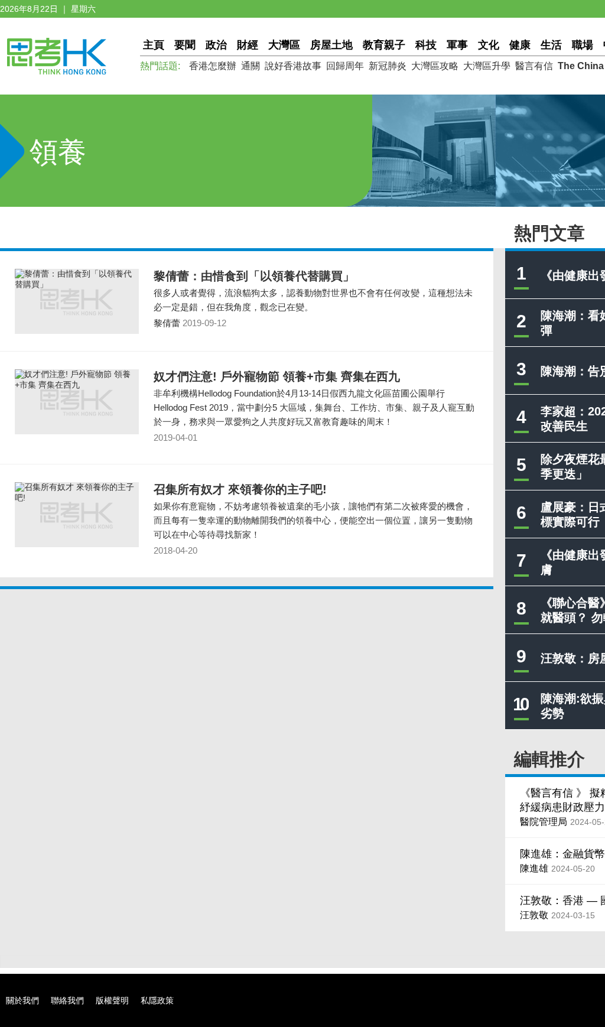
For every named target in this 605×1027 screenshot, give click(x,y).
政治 (216, 45)
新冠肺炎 (387, 66)
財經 (247, 45)
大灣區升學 (486, 66)
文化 (488, 45)
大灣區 (284, 45)
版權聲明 (112, 1000)
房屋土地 (331, 45)
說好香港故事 (293, 66)
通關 (250, 66)
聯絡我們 (67, 1000)
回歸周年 (345, 66)
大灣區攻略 (434, 66)
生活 (551, 45)
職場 (582, 45)
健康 (520, 45)
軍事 (457, 45)
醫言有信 (534, 66)
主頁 (153, 45)
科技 (426, 45)
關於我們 (22, 1000)
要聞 (185, 45)
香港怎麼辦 (212, 66)
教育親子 (384, 45)
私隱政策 (157, 1000)
